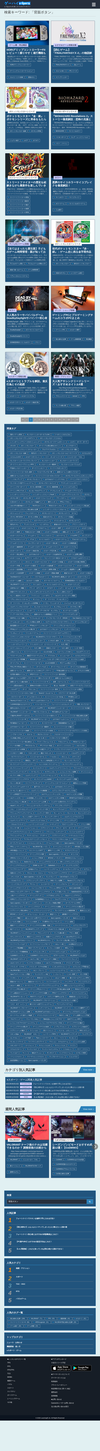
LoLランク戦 (34, 959)
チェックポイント (31, 513)
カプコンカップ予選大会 (81, 967)
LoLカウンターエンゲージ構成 (65, 595)
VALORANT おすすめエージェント (46, 1012)
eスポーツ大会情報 (51, 532)
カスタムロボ (86, 453)
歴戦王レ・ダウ (30, 760)
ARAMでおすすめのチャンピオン (80, 798)
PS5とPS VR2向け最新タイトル (20, 667)
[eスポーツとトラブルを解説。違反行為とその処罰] (27, 364)
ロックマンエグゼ (72, 865)
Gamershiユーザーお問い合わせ (62, 1403)
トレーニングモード (37, 888)
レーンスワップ (27, 978)
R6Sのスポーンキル (55, 506)
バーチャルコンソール (75, 835)
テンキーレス (14, 839)
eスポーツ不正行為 (16, 408)
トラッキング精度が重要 (53, 903)
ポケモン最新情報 (52, 487)
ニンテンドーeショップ (48, 775)
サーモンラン (35, 772)
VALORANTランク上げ (77, 955)
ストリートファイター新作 (49, 689)
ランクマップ (86, 1034)
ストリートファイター (31, 652)
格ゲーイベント (15, 929)
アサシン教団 (75, 405)
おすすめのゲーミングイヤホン (55, 479)
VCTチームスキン (59, 955)
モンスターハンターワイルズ (70, 464)
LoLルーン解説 (15, 985)
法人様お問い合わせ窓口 (60, 1406)
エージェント (29, 1045)
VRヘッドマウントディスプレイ (70, 862)
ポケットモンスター (62, 263)
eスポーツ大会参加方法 (54, 554)
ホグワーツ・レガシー (32, 558)
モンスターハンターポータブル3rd (38, 434)
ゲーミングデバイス (78, 873)
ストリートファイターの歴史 (19, 197)
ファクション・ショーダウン (40, 595)
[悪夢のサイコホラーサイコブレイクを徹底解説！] (73, 165)
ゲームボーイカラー (34, 547)
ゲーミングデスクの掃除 (53, 907)
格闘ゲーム (11, 1381)
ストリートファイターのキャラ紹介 (22, 693)
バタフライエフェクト (17, 757)
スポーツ (19, 1277)
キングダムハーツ (59, 607)
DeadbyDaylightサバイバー (19, 336)
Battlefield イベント (54, 865)
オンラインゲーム (67, 775)
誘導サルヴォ (14, 1172)
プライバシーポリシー (59, 1385)
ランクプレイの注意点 (33, 963)
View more (87, 1070)
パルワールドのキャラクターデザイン (57, 622)
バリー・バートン (61, 143)
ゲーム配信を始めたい (17, 685)
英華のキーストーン (43, 978)
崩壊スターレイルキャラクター (20, 476)
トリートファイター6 (81, 719)
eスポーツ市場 (15, 566)
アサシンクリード (61, 396)
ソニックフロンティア (17, 884)
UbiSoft (74, 396)
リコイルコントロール (34, 843)
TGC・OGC (20, 1284)
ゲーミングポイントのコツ (79, 479)
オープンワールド (16, 843)
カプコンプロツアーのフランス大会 (64, 790)
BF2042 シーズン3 (54, 858)
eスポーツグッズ (73, 584)
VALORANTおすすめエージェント (21, 940)
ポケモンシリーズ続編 (65, 517)
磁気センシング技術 (79, 783)
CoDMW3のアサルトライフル (65, 1169)
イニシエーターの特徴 (17, 749)
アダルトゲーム (63, 742)
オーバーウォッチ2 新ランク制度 (21, 1015)
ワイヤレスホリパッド (17, 539)
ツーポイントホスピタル (62, 434)
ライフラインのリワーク (36, 1042)
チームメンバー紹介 (53, 843)
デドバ (37, 342)
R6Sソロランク (85, 1030)
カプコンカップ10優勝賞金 (19, 952)
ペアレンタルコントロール (19, 276)
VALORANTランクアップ (33, 929)
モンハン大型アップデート (31, 817)
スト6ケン (13, 978)
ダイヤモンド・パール (71, 641)
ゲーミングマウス (84, 828)
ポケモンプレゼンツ (33, 479)
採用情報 (54, 1396)
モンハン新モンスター (64, 592)
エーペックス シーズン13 (61, 847)
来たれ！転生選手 (59, 685)
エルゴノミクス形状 (16, 77)
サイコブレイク (74, 197)
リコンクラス (73, 1057)
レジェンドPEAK (37, 858)
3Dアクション (77, 839)
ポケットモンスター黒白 (69, 449)
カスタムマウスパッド (82, 655)
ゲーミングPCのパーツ (38, 989)
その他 (9, 1402)
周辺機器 (89, 339)
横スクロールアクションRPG (79, 978)
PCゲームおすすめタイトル (40, 700)
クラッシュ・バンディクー (55, 832)
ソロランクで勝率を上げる (55, 997)
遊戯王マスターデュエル (35, 655)
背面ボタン (31, 77)
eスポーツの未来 (82, 566)
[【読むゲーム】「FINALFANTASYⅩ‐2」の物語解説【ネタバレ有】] (73, 33)
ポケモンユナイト (48, 513)
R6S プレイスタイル (40, 712)
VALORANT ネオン (31, 1034)
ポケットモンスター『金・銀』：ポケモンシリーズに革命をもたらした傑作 (26, 119)
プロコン (30, 873)
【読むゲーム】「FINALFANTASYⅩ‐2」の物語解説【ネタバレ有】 (72, 52)
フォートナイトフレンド (69, 959)
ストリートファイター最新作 (19, 201)
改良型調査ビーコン (16, 1060)
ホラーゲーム (60, 203)
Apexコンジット (78, 918)
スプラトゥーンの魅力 (17, 1030)
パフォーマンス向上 (32, 1019)
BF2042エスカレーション (73, 858)
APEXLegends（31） (42, 1322)
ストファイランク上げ (17, 944)
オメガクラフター (48, 723)
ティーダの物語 (15, 745)
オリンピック (76, 884)
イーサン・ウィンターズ (51, 603)
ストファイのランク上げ (57, 952)
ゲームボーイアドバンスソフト (69, 494)
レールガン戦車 (15, 922)
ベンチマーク (37, 832)
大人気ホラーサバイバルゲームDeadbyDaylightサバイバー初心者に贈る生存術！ (27, 318)
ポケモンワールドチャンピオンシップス (78, 476)
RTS (17, 1291)
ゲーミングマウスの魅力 (75, 1023)
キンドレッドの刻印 (53, 948)
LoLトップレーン (39, 970)
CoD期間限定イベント (42, 899)
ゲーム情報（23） (33, 1326)
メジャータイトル (40, 704)
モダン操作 (65, 648)
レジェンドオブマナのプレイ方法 (51, 1023)
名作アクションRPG (74, 1019)
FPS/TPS (10, 1370)
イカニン (40, 873)
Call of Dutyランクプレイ (68, 877)
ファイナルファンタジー (18, 641)
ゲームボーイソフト (16, 543)
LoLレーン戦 (59, 944)
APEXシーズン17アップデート (20, 892)
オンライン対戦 (15, 775)
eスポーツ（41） (81, 1318)
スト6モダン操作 (53, 641)
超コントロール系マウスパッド (35, 918)
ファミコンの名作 (31, 922)
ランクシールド (32, 1049)
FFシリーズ (73, 71)
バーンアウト (68, 982)
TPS (8, 1363)
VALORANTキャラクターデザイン (47, 637)
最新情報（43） (65, 1318)
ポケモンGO (14, 498)
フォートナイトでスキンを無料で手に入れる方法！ (35, 1218)
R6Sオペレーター (79, 742)
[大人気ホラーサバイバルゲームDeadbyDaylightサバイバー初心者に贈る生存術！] (27, 298)
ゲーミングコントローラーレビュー (21, 71)
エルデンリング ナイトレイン (59, 768)
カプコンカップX (38, 952)
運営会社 (54, 1392)
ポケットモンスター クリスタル (50, 438)
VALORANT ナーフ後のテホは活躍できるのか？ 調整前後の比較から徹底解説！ (27, 1147)
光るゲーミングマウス (72, 895)
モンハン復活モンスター (18, 595)
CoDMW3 (59, 1159)
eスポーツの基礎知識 (69, 543)
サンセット (72, 1038)
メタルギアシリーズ (77, 753)
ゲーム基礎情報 (76, 339)
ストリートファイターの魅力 (19, 205)
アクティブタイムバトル (45, 742)
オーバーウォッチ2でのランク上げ (74, 1012)
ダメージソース (15, 760)
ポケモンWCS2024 (16, 517)
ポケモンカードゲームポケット (54, 442)
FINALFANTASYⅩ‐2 (62, 65)
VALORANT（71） (37, 1318)
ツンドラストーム (65, 1053)
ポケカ (27, 562)
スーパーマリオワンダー (70, 614)
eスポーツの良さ (85, 573)
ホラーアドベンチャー (41, 521)
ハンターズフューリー (17, 644)
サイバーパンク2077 (36, 850)
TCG (9, 1373)
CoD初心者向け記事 (62, 1173)
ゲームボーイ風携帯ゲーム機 (70, 569)
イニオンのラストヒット (60, 967)
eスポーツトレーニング (43, 498)
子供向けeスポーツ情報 (32, 532)
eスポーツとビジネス (65, 566)
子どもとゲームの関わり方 (37, 263)
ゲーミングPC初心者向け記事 (60, 989)
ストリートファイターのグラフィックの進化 (72, 730)
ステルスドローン (16, 1049)
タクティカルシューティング (19, 648)
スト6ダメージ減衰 (16, 753)
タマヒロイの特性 (83, 670)
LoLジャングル (75, 970)
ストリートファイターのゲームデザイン (56, 633)
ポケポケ (13, 446)
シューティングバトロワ (36, 824)
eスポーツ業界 (15, 532)
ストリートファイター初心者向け (21, 742)
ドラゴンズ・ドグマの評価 (38, 967)
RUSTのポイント (38, 506)
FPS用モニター (73, 697)
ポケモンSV (27, 498)
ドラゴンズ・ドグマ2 (17, 967)
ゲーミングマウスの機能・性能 (40, 925)
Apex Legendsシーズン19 (59, 918)
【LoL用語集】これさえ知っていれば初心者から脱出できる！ (40, 1249)
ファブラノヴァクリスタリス (63, 749)
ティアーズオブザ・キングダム (48, 610)
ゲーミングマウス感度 (40, 993)
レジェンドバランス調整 (68, 772)
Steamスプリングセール (75, 880)
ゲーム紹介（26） (16, 1326)
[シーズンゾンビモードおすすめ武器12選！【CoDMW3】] (73, 1128)
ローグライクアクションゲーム (49, 985)
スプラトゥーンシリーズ (42, 910)
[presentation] (95, 1147)
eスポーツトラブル (28, 396)
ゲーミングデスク (34, 907)
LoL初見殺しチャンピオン (35, 798)
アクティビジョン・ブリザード (37, 835)
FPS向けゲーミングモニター (39, 625)
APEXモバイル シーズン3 (18, 858)
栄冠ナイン (53, 914)
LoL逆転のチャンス (74, 944)
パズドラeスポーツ (40, 577)
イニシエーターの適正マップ (39, 749)
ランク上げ (14, 1053)
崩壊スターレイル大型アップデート (22, 678)
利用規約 (54, 1381)
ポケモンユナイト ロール (67, 513)
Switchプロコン (29, 862)
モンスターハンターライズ (68, 461)
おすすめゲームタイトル (61, 719)
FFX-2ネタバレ (30, 745)
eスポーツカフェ (27, 528)
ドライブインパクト (16, 907)
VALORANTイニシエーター (57, 708)
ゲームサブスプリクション (19, 832)
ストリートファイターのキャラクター (48, 476)
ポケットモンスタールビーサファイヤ (64, 453)
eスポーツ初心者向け (17, 554)
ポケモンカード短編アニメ (34, 502)
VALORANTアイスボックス (19, 584)
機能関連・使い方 (13, 1346)
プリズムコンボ (55, 491)
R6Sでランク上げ (36, 997)
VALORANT (14, 1159)
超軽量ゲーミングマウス (70, 914)
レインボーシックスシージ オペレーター (23, 449)
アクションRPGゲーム (56, 888)
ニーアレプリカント (60, 1027)
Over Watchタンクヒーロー (81, 618)
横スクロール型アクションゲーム (41, 1004)
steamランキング (16, 805)
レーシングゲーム (13, 1399)
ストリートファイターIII (18, 719)
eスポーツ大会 (87, 528)
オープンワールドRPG (72, 903)
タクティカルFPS (37, 708)
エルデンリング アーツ (17, 820)
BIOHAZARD (60, 131)
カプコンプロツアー (79, 925)
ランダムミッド (15, 633)
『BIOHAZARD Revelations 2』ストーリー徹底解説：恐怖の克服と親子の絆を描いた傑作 (72, 119)
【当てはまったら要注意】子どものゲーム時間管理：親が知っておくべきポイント (26, 251)
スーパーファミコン (61, 925)
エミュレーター (65, 655)
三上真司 (59, 210)
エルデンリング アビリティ (73, 817)
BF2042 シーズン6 (16, 914)
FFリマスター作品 (46, 745)
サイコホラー (60, 197)
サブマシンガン (50, 772)
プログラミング (15, 1019)
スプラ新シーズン (61, 892)
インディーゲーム (44, 1008)
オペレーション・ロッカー (36, 914)
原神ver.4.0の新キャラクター (39, 685)
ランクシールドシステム (50, 1049)
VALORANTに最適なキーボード (62, 577)
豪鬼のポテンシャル (60, 524)
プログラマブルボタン (49, 449)
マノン (24, 1053)
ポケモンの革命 (36, 131)
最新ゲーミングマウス (17, 925)
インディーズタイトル (71, 629)
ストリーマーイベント (17, 854)
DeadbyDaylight (15, 330)
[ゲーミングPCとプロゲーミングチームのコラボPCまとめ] (73, 298)
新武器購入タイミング (17, 625)
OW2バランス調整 (56, 880)
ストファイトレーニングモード (40, 944)
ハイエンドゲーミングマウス (19, 779)
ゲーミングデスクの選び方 (74, 907)
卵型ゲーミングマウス (34, 937)
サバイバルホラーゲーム (77, 203)
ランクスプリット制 (41, 974)
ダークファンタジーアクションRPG (22, 464)
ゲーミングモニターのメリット (64, 625)
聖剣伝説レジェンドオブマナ (52, 1019)
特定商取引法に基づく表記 (60, 1389)
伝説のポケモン (61, 273)
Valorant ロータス (35, 659)
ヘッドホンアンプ (16, 479)
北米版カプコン (33, 869)
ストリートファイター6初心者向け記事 (75, 715)
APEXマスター (35, 674)
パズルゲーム (21, 1299)
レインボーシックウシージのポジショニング (25, 442)
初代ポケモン (14, 524)
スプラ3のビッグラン (53, 895)
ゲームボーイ (32, 535)
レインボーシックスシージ (19, 494)
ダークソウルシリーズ (58, 667)
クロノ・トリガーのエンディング (21, 809)
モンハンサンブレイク (71, 760)
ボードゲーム (12, 1395)
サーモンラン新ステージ (18, 790)
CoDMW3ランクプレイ (17, 955)
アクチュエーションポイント (70, 483)
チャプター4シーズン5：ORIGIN (57, 618)
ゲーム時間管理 (33, 270)
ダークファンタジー (38, 468)
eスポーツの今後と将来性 (76, 562)
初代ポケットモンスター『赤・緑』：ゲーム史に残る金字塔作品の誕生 (71, 251)
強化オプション (37, 1053)
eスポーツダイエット (33, 457)
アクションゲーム (16, 835)
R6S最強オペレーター (17, 723)
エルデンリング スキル (37, 820)
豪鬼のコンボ (75, 509)
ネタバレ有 (40, 738)
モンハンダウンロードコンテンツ (41, 592)
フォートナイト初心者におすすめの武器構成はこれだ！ (37, 1234)
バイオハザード (61, 137)
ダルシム (64, 757)
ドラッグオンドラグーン (63, 805)
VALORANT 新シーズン (40, 847)
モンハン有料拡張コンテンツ (50, 760)
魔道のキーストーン (34, 982)
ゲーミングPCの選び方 (17, 989)
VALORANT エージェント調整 (20, 1012)
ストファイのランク (53, 982)
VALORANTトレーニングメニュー (21, 933)
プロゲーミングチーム (68, 824)
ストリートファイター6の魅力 (80, 708)
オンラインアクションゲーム (71, 764)
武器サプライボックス (17, 592)
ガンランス (14, 817)
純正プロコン (14, 862)
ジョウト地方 (14, 140)
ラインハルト (34, 1030)
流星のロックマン (16, 873)
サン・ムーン (58, 813)
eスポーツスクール (16, 535)
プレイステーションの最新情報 (65, 910)
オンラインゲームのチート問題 (67, 779)
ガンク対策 (83, 974)
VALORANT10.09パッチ (33, 1166)
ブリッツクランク (84, 982)
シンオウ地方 (26, 1038)
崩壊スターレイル (16, 670)
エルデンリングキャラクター (19, 607)
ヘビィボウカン (44, 524)
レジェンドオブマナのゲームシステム (22, 1023)
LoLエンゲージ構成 (50, 959)
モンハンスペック (84, 813)
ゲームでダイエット (33, 697)
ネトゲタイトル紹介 (77, 659)
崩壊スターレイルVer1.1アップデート (39, 670)
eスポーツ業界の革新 (49, 569)
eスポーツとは (15, 558)
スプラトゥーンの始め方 (80, 1027)
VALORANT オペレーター (39, 719)
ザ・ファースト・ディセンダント (56, 599)
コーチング (53, 824)
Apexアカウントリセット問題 (20, 974)
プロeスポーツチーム (79, 539)
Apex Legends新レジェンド (78, 888)
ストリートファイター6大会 (54, 697)
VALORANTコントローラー (19, 1000)
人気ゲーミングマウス (17, 895)
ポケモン (87, 494)
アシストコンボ (29, 524)
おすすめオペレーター (17, 727)
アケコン (33, 884)
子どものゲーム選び (16, 263)
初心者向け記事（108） (18, 1318)
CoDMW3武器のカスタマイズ (20, 704)
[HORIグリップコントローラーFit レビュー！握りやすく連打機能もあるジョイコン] (27, 33)
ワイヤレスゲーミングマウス (57, 873)
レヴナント (36, 903)
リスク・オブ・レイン (17, 1004)
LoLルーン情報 (60, 978)
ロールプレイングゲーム (71, 869)
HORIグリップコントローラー (20, 65)
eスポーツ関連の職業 (52, 573)
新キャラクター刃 (44, 678)
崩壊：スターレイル (59, 682)
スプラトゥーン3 (57, 835)
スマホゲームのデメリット (80, 558)
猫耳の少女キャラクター (18, 708)
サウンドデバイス (16, 937)
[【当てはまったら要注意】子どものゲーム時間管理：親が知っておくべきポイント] (27, 232)
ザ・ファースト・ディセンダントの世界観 (24, 603)
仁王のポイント (15, 502)
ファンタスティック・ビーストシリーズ (43, 644)
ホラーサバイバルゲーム (34, 330)
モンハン (70, 813)
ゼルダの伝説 (47, 652)
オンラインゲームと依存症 (43, 779)
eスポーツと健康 (15, 581)
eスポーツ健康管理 (16, 547)
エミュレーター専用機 (17, 659)
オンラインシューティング (19, 768)
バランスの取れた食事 (32, 622)
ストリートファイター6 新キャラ (46, 715)
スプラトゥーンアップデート (35, 880)
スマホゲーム (42, 528)
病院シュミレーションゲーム (73, 985)
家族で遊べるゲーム (16, 270)
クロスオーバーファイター (63, 734)
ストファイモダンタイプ (58, 468)
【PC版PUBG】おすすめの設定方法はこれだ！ (34, 1242)
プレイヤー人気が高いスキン (65, 940)
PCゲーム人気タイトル (67, 663)
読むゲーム (77, 65)
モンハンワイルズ (59, 809)
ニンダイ (30, 610)
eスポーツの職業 (34, 573)
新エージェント (48, 1030)
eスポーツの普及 (30, 566)
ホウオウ (36, 140)
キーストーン (29, 985)
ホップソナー (86, 535)
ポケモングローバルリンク (47, 483)
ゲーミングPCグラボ (17, 491)
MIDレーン (68, 948)
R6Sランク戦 (63, 1015)
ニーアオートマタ (16, 734)
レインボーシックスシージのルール (54, 509)
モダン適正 (64, 644)
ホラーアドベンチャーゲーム (19, 521)
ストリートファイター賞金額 (63, 700)
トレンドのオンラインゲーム (48, 764)
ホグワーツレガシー (82, 588)
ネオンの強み (14, 1034)
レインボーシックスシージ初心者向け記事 (24, 509)
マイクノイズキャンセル (60, 839)
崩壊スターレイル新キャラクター (68, 472)
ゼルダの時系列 (50, 663)
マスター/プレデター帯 (44, 472)
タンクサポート (71, 446)
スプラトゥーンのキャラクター (20, 637)
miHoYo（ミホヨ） (67, 551)
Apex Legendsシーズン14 (57, 854)
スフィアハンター (61, 77)
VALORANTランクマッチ (69, 1034)
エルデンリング (30, 775)
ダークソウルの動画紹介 (78, 667)
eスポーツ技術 (32, 569)
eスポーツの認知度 (47, 566)
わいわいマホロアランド (37, 491)
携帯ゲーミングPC (54, 850)
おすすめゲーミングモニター (49, 629)
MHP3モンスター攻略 (17, 618)
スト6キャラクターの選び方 (58, 738)
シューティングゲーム (50, 869)
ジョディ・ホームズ (64, 588)
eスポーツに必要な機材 (74, 554)
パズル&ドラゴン (15, 880)
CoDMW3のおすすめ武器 (75, 1159)
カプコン (87, 869)
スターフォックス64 (63, 652)
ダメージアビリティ (84, 749)
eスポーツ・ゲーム (14, 1350)
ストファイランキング (32, 783)
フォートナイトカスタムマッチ (61, 704)
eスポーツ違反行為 (32, 402)
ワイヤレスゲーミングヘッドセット (35, 839)
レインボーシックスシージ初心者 (78, 506)
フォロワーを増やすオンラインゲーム (63, 802)
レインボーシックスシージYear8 (43, 494)
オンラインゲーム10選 (38, 802)
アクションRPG (76, 899)
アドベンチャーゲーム (64, 1004)
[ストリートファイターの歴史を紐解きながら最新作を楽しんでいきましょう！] (27, 165)
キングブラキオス (74, 929)
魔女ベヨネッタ (46, 753)
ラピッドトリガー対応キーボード (55, 558)
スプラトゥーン (45, 828)
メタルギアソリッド (82, 652)
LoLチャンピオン (16, 798)
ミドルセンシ (67, 1049)
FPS (83, 396)
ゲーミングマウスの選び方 (19, 1027)
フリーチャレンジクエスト (35, 1057)
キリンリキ (74, 854)
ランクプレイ (50, 877)
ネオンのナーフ (15, 1045)
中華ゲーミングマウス (42, 892)
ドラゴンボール (59, 521)
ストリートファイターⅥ (32, 663)
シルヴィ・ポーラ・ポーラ (78, 442)
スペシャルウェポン (69, 487)
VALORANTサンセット (17, 997)
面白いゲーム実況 (16, 434)
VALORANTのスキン (44, 940)
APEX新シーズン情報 (82, 847)
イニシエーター (61, 753)
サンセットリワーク (16, 1042)
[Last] (77, 419)
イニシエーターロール (37, 757)
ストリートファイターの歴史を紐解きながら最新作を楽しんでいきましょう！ (26, 185)
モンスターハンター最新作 (47, 464)
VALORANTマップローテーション (44, 1000)
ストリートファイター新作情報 (54, 674)
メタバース (33, 723)
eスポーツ (13, 396)
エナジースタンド (16, 610)
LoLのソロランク (16, 963)
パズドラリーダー (16, 697)
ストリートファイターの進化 (19, 212)
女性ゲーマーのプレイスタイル (80, 685)
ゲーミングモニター (81, 622)
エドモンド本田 (81, 1053)
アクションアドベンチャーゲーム (21, 813)
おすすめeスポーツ (35, 554)
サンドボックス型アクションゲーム (22, 483)
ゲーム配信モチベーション (19, 993)
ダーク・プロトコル (29, 689)
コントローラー (45, 884)
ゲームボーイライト (52, 547)
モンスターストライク (41, 607)
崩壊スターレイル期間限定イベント (46, 614)
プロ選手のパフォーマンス (51, 922)
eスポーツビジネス (41, 562)
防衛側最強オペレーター (67, 723)
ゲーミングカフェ (61, 884)
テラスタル (51, 655)
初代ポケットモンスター (82, 263)
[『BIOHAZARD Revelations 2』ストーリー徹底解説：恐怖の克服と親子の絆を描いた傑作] (73, 99)
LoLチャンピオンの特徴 (56, 798)
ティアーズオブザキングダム (19, 614)
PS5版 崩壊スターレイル (64, 670)
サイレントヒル (60, 1045)
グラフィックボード (78, 524)
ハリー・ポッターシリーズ (53, 457)
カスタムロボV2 (15, 457)
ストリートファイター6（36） (20, 1322)
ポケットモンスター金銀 (18, 131)
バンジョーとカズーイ (76, 832)
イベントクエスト (16, 1057)
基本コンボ (51, 502)
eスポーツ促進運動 (16, 569)
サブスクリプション (71, 850)
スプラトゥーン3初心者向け (19, 910)
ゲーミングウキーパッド (18, 888)
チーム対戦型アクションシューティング (23, 794)
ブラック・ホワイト (35, 588)
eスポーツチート (15, 402)
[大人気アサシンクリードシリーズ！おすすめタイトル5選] (73, 364)
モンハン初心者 (15, 783)
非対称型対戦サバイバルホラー (20, 342)
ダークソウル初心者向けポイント (50, 446)
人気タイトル (14, 652)
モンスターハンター (48, 461)
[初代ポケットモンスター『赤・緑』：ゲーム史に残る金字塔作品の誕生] (73, 232)
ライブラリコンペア (16, 869)
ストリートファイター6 (40, 682)
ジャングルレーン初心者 (18, 802)
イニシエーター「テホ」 (75, 457)
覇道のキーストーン (16, 982)
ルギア (26, 140)
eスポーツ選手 (75, 330)
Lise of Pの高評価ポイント (19, 506)
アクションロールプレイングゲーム (38, 805)
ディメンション (86, 772)
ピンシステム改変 (79, 1042)
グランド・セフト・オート (64, 828)
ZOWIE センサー (38, 865)
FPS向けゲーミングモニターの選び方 (22, 629)
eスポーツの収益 (57, 562)
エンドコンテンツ (38, 768)
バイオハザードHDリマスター (56, 659)
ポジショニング (15, 513)
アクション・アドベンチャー (78, 809)
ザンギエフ (50, 1053)
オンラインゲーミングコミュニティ (22, 764)
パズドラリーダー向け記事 (66, 693)
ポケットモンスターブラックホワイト (22, 438)
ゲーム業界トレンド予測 (81, 1015)
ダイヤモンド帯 (75, 607)
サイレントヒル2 (44, 1045)
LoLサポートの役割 (32, 581)
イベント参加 (68, 922)
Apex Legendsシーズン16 (32, 877)
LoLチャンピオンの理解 (74, 794)
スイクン (73, 1045)
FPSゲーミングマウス (59, 993)
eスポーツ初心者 (51, 543)
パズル (9, 1384)
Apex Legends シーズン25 (37, 1060)
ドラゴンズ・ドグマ (72, 963)
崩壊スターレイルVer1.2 (63, 678)
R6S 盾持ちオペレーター (60, 712)
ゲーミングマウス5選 (37, 854)
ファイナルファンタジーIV (71, 637)
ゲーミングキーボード (17, 487)
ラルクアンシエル (60, 899)
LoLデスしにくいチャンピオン (51, 794)
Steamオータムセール (46, 693)
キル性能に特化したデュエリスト (21, 738)
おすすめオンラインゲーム (64, 787)
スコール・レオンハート (67, 1030)
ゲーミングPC (60, 330)
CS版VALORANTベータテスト (20, 715)
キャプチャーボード (34, 543)
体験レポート (67, 532)
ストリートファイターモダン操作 (21, 472)
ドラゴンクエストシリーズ (45, 1015)
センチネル (14, 1038)
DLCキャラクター (43, 734)
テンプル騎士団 (61, 405)
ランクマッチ (74, 952)
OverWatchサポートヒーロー (19, 577)
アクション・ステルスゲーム (58, 1042)
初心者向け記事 (61, 339)
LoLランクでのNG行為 (53, 963)
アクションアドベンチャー (82, 768)
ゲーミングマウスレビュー (19, 865)
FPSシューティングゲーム (19, 847)
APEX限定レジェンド (17, 850)
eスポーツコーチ (71, 528)
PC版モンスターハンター (18, 468)
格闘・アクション (23, 1268)
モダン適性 (37, 648)
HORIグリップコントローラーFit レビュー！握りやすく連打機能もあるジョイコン (26, 52)
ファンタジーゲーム (32, 633)
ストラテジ (11, 1391)
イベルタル (53, 757)
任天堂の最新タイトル (17, 674)
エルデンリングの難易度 (39, 790)
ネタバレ (30, 734)
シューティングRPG (49, 1034)
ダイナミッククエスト (64, 745)
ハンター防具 (78, 648)
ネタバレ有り (60, 71)
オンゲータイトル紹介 (70, 610)
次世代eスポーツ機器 (17, 588)
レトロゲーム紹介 (77, 273)
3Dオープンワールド (35, 948)
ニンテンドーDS (42, 809)
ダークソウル (14, 663)
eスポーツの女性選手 (17, 573)
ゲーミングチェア (70, 820)
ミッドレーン (57, 974)
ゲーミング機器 (15, 918)
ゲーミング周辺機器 (16, 948)
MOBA (9, 1377)
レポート (79, 532)
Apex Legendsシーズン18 (18, 903)
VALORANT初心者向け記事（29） (66, 1322)
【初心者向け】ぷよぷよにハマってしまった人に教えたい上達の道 (41, 1227)
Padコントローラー (42, 1038)
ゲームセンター (15, 622)
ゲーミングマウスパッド (47, 862)
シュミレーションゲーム (57, 970)
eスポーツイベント (77, 498)
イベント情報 (85, 824)
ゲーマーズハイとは (58, 1378)
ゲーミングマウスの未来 (41, 1027)
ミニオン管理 (70, 974)
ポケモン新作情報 (35, 487)
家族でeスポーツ (69, 573)
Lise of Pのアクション (73, 937)
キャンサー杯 (14, 828)
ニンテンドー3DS (43, 813)
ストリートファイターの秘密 (19, 208)
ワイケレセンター (35, 618)
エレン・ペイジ (59, 1038)
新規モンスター (51, 648)
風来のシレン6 (85, 910)
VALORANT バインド (62, 1008)
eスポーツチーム (61, 539)
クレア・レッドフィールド (79, 137)
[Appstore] (61, 1368)
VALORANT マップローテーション (21, 1008)
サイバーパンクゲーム (79, 993)
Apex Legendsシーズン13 (73, 843)
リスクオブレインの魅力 (68, 1000)
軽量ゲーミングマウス (53, 937)
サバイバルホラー (75, 131)
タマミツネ (76, 757)
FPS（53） (52, 1318)
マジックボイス (46, 535)
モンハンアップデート (52, 817)
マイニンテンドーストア (18, 772)
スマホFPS (73, 535)
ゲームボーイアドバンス (73, 491)
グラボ (32, 539)
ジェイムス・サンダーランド (73, 603)
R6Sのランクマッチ (81, 989)
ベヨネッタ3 (32, 753)
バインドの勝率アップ (80, 1008)
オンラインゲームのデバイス (19, 787)
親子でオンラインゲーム (42, 787)
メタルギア (14, 689)
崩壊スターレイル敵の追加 (19, 682)
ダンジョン (36, 599)
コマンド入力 (14, 877)
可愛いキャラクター (83, 704)
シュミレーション (30, 828)
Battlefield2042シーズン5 (79, 892)
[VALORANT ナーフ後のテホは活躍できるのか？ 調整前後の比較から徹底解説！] (27, 1128)
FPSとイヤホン (65, 502)
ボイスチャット (15, 562)
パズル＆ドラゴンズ (16, 824)
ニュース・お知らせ (14, 1342)
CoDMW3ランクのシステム (39, 955)
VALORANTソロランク (17, 959)
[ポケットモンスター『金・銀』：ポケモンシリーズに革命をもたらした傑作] (27, 99)
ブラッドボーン (61, 498)
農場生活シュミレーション (78, 997)
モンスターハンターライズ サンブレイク (23, 461)
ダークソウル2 (41, 667)
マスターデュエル (16, 655)
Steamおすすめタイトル (18, 700)
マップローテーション (56, 1057)
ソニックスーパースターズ (80, 682)
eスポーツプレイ (83, 577)
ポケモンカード (74, 521)
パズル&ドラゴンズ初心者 (55, 929)
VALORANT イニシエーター (19, 712)
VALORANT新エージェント (19, 970)
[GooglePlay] (81, 1368)
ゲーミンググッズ (35, 895)
